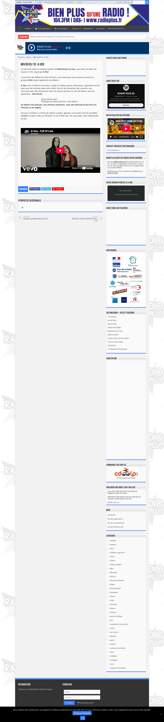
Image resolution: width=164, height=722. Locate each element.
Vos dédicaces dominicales (117, 349)
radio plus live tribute (117, 648)
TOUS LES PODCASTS (115, 29)
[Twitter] (126, 2)
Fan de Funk (111, 320)
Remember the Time (114, 331)
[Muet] (137, 137)
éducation (113, 572)
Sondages (113, 660)
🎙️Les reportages (60, 29)
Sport (112, 664)
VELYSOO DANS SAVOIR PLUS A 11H (85, 219)
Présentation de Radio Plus (53, 2)
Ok (83, 718)
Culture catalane (116, 564)
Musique (113, 636)
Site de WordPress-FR (115, 527)
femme (112, 596)
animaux (113, 545)
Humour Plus (112, 324)
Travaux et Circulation (118, 668)
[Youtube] (128, 2)
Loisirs (112, 628)
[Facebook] (123, 2)
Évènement (114, 592)
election (113, 576)
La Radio (28, 29)
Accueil (19, 28)
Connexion (111, 515)
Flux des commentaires (115, 523)
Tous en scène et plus (115, 342)
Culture (28, 57)
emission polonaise (117, 580)
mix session (114, 632)
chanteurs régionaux (117, 553)
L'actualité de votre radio (119, 624)
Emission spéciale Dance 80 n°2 (35, 218)
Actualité (39, 2)
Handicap (113, 604)
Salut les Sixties (113, 335)
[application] (126, 128)
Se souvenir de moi (86, 703)
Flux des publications (115, 519)
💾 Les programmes (42, 29)
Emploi (112, 584)
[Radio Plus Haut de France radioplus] (82, 15)
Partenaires (70, 2)
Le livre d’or (100, 29)
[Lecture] (111, 137)
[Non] (161, 714)
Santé (112, 652)
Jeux (111, 620)
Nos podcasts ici (113, 150)
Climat (112, 557)
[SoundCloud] (131, 2)
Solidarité (113, 656)
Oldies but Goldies (114, 327)
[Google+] (120, 2)
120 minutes (111, 317)
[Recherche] (147, 2)
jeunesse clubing (116, 616)
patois (112, 640)
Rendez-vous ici (113, 502)
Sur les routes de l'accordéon (118, 338)
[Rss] (118, 2)
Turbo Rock (111, 345)
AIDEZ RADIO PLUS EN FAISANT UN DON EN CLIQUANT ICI (52, 37)
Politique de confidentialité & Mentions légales (35, 689)
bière (112, 549)
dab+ (112, 568)
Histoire (112, 608)
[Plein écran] (141, 137)
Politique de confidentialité (82, 713)
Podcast (113, 644)
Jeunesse (113, 612)
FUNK (112, 600)
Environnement (115, 588)
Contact (79, 2)
